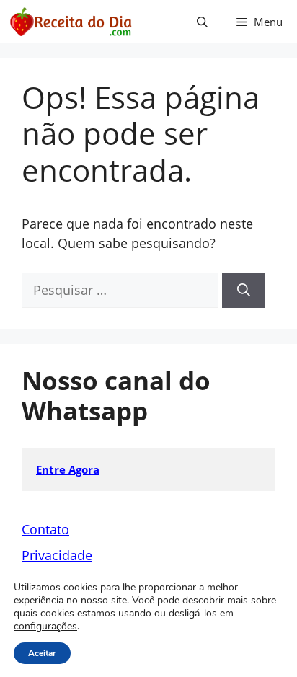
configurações (45, 626)
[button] (202, 21)
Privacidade (57, 555)
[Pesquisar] (243, 290)
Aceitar (42, 653)
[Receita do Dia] (70, 21)
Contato (45, 529)
